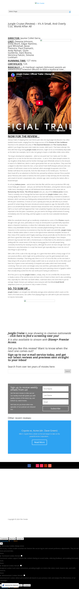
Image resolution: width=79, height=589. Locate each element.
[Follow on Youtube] (45, 465)
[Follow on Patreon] (49, 465)
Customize (4, 539)
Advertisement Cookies (9, 575)
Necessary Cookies (8, 546)
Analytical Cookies (8, 566)
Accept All (20, 539)
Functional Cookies (8, 556)
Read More (39, 442)
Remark (17, 556)
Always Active (19, 546)
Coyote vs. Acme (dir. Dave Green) (39, 430)
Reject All (12, 539)
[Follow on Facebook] (29, 465)
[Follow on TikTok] (41, 465)
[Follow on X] (33, 465)
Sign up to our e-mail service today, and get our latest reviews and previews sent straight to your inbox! (38, 357)
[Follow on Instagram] (37, 465)
